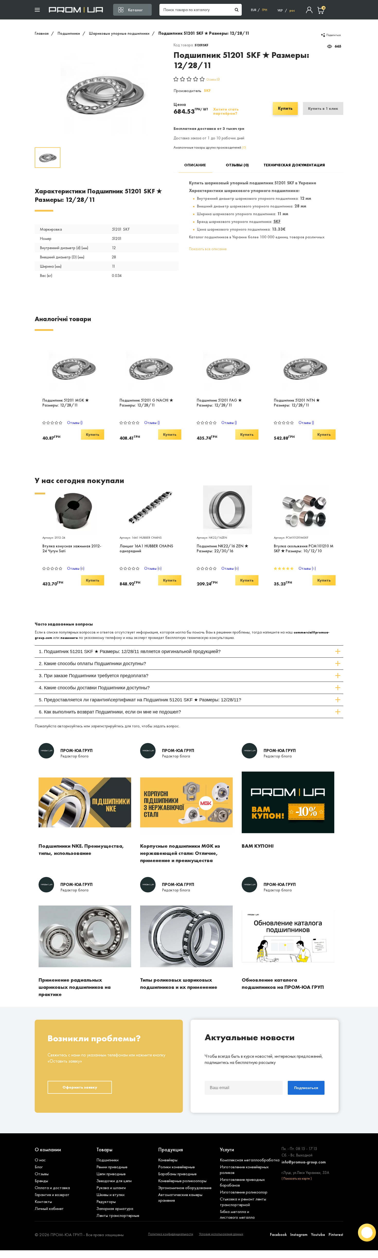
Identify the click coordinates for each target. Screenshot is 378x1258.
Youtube (318, 1234)
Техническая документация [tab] (280, 165)
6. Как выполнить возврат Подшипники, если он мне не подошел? (110, 711)
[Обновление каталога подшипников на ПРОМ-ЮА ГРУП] (288, 973)
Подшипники (69, 33)
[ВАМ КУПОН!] (288, 839)
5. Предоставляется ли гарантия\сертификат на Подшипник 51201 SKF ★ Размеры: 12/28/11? (140, 699)
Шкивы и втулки (110, 1194)
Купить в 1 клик (323, 108)
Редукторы (106, 1201)
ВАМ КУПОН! (258, 846)
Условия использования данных (221, 1234)
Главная (42, 33)
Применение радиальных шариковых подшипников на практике (75, 987)
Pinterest (336, 1234)
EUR (253, 10)
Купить (285, 108)
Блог (39, 1167)
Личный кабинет (49, 1208)
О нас (40, 1160)
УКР (280, 10)
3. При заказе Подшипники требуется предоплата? (93, 675)
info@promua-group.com (304, 1162)
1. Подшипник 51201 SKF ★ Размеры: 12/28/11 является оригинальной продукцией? (130, 651)
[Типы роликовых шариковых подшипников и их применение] (186, 973)
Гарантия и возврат (52, 1194)
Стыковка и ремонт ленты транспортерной (243, 1201)
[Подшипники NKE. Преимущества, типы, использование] (85, 839)
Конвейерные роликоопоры (182, 1180)
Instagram (299, 1234)
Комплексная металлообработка (250, 1160)
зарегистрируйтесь (107, 726)
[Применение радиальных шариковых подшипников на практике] (85, 973)
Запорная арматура (114, 1208)
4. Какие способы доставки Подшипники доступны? (94, 687)
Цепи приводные (110, 1173)
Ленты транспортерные (117, 1215)
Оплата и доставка (52, 1187)
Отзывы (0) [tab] (237, 165)
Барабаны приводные (177, 1173)
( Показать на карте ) (297, 1178)
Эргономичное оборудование (184, 1187)
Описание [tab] (195, 165)
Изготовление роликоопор (243, 1192)
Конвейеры (167, 1160)
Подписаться (306, 1088)
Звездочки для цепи (114, 1180)
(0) (244, 147)
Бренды (41, 1180)
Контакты (43, 1201)
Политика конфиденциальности (170, 1234)
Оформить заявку (79, 1087)
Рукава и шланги (111, 1187)
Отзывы (42, 1173)
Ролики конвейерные (176, 1167)
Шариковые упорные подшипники (119, 33)
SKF (207, 90)
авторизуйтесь (70, 726)
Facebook (278, 1234)
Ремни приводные (111, 1167)
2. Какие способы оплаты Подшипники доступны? (92, 663)
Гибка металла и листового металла (237, 1214)
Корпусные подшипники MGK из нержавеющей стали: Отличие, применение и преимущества (180, 853)
